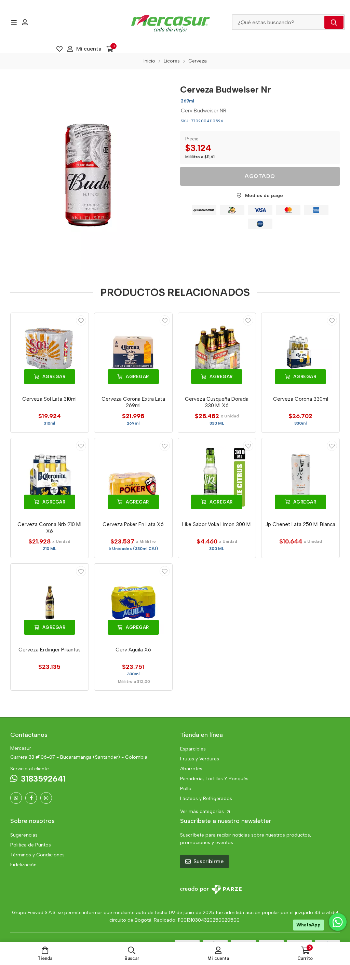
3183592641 (43, 779)
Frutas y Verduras (199, 759)
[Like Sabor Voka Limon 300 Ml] (217, 477)
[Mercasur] (170, 22)
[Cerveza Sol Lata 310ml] (50, 352)
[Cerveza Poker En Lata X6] (133, 477)
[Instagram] (46, 798)
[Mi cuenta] (25, 22)
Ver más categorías (202, 811)
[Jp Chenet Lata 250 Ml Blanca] (300, 477)
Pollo (185, 788)
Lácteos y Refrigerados (206, 798)
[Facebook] (31, 798)
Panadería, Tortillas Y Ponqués (214, 779)
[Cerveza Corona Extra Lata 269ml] (133, 352)
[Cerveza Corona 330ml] (300, 352)
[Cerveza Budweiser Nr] (90, 175)
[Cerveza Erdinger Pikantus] (50, 603)
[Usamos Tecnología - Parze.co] (211, 889)
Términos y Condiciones (37, 855)
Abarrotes (191, 769)
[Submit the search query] (334, 22)
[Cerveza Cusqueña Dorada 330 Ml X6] (217, 352)
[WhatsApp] (16, 798)
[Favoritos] (59, 49)
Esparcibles (193, 749)
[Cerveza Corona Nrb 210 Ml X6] (50, 477)
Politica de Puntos (30, 845)
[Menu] (13, 22)
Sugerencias (24, 835)
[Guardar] (81, 320)
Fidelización (23, 865)
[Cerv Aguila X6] (133, 603)
